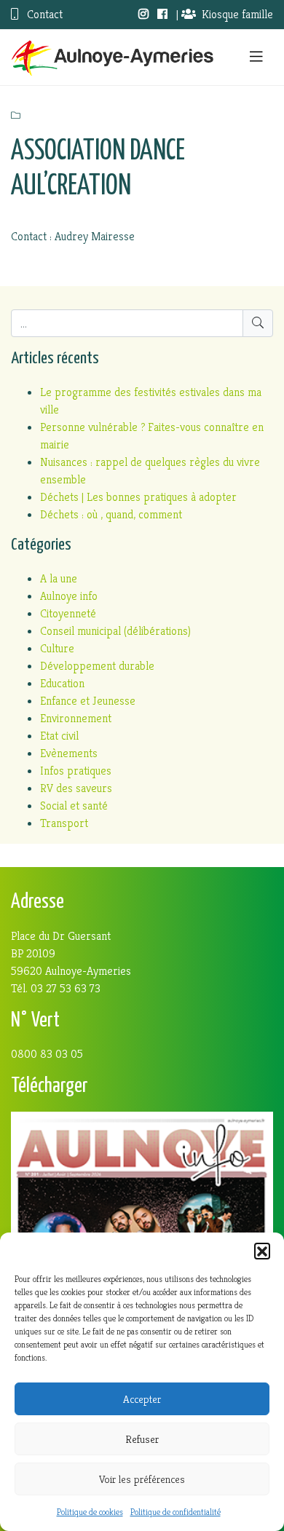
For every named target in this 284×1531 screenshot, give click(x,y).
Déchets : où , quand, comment (111, 514)
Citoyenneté (68, 613)
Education (62, 683)
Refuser (142, 1439)
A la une (58, 578)
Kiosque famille (237, 14)
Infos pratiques (75, 770)
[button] (262, 1250)
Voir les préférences (142, 1479)
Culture (57, 648)
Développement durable (97, 665)
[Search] (257, 323)
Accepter (142, 1399)
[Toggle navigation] (256, 57)
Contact (43, 14)
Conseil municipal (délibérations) (115, 630)
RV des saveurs (76, 788)
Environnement (75, 718)
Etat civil (59, 735)
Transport (64, 823)
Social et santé (74, 805)
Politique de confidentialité (175, 1511)
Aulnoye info (69, 596)
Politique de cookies (90, 1511)
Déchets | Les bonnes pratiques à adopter (138, 497)
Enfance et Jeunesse (87, 700)
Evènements (69, 753)
